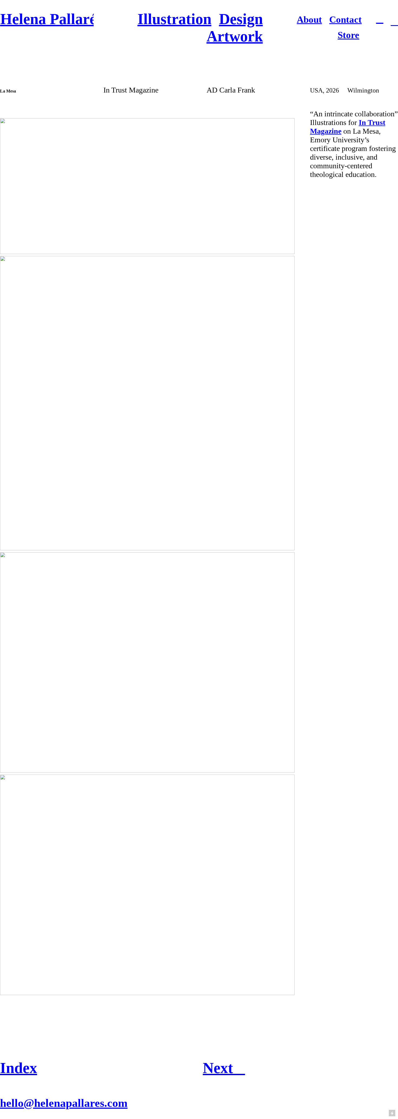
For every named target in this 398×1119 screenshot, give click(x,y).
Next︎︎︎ (224, 1067)
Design (241, 19)
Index (18, 1067)
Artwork (235, 36)
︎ (394, 21)
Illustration (174, 19)
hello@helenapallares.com (64, 1103)
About (309, 19)
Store (348, 35)
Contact (345, 19)
